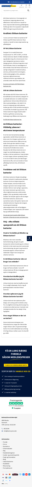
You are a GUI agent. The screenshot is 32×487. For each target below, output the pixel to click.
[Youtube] (26, 474)
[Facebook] (24, 474)
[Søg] (28, 10)
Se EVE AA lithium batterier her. (12, 119)
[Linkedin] (29, 474)
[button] (29, 6)
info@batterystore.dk (10, 431)
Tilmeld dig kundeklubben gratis (16, 365)
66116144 (6, 428)
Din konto (29, 2)
